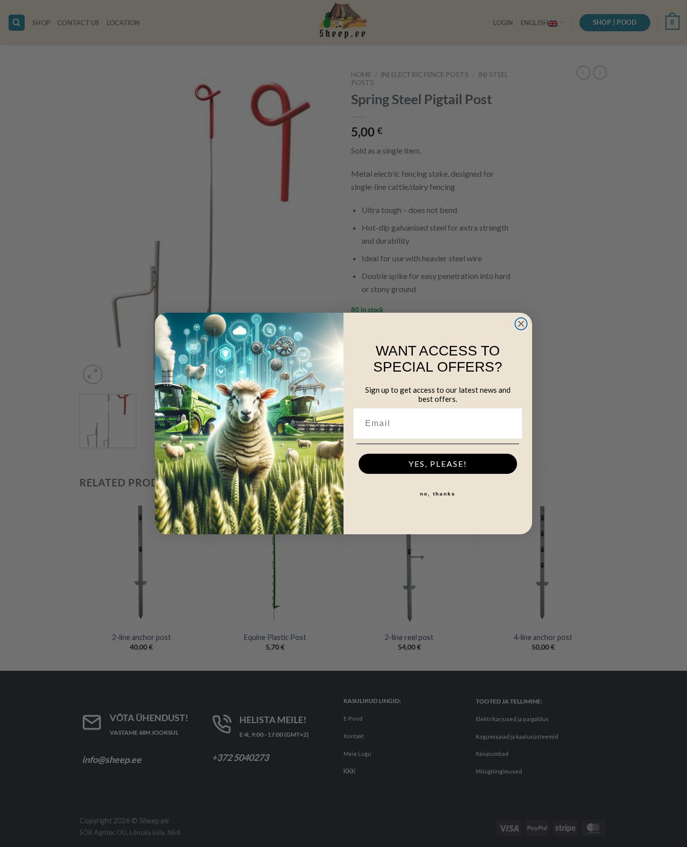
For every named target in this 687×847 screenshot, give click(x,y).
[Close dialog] (521, 324)
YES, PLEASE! (437, 463)
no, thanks (438, 494)
